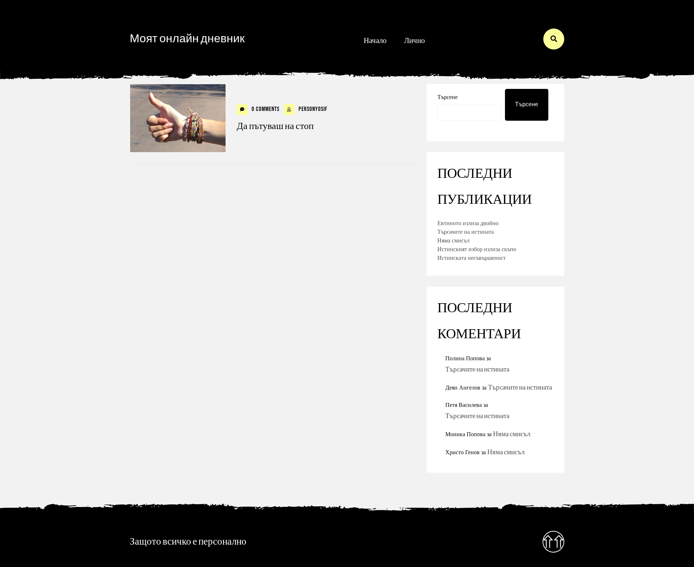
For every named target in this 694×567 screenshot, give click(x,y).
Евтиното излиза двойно (467, 223)
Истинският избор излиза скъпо (476, 249)
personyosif (312, 109)
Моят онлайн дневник (187, 39)
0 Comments (264, 109)
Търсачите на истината (465, 231)
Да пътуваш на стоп (275, 126)
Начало (375, 40)
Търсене (447, 97)
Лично (414, 40)
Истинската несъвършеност (471, 257)
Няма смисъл (453, 240)
